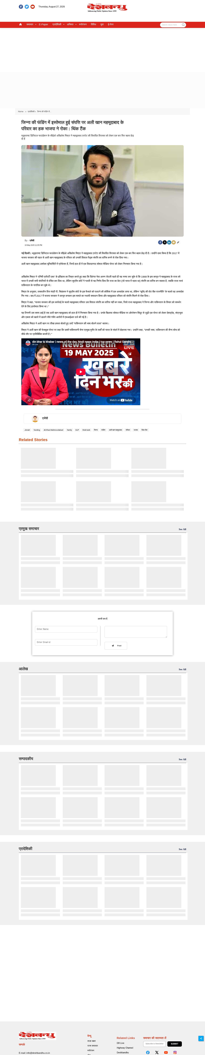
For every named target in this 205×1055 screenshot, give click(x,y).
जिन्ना (96, 430)
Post (118, 646)
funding (37, 430)
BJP (77, 430)
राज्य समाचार (92, 1045)
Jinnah (27, 430)
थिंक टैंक (144, 430)
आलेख (23, 669)
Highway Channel (125, 1047)
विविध (93, 24)
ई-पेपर (111, 24)
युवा (102, 24)
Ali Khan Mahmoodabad (53, 430)
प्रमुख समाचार (29, 528)
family (69, 430)
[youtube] (33, 7)
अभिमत (70, 24)
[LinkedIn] (169, 242)
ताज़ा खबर (91, 1041)
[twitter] (27, 7)
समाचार (29, 24)
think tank (86, 430)
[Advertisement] (102, 48)
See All (182, 529)
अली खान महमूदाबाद (115, 430)
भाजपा (136, 430)
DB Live (120, 1043)
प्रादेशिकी (56, 24)
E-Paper (43, 24)
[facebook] (21, 7)
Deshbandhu (123, 1052)
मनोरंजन (83, 24)
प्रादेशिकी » (32, 111)
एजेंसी (32, 240)
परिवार (128, 430)
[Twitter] (164, 242)
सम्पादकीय (26, 759)
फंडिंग (103, 430)
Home (21, 111)
